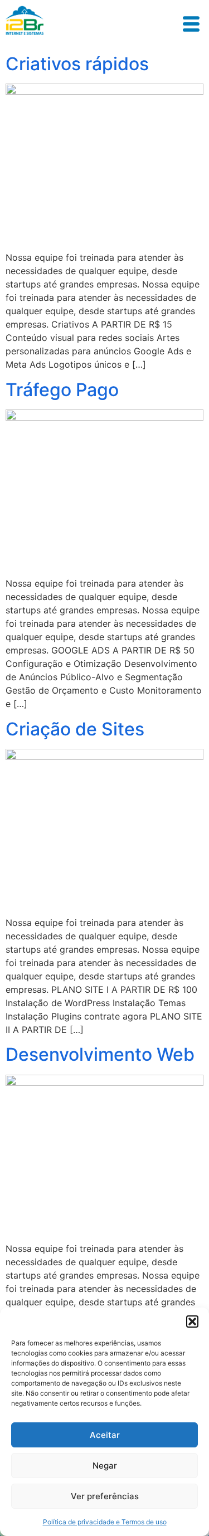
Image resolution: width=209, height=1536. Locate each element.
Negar (105, 1465)
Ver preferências (105, 1496)
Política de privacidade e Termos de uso (105, 1522)
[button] (192, 1321)
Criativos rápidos (77, 64)
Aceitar (105, 1435)
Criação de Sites (75, 729)
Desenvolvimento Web (100, 1054)
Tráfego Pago (62, 390)
